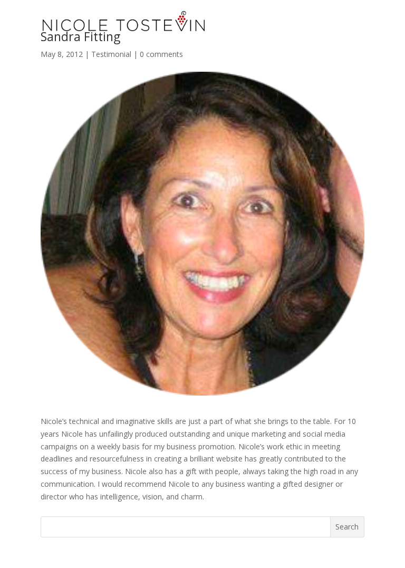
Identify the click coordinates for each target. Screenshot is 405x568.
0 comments (161, 54)
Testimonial (111, 54)
